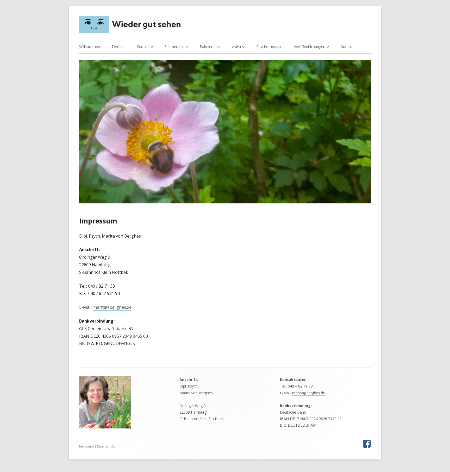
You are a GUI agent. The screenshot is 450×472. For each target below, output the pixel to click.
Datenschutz (106, 446)
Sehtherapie (174, 46)
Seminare (145, 46)
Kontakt (347, 46)
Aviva (236, 46)
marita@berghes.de (112, 307)
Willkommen (89, 46)
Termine (118, 46)
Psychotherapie (269, 46)
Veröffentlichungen (309, 46)
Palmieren (208, 46)
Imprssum (86, 446)
